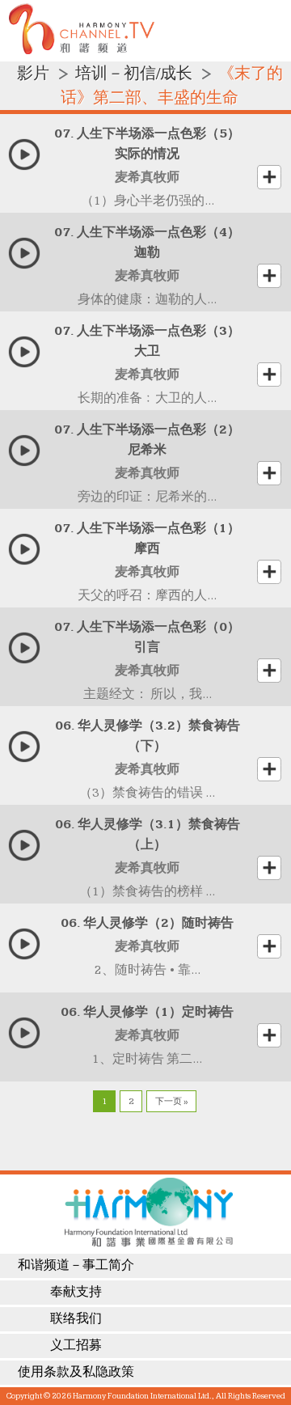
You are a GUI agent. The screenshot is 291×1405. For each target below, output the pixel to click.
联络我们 (76, 1319)
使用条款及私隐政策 (76, 1372)
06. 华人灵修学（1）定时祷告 (147, 1012)
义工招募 (76, 1345)
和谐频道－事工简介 (76, 1265)
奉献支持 (76, 1292)
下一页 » (171, 1101)
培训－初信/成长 (133, 73)
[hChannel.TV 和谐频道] (81, 50)
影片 (33, 73)
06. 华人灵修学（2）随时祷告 (147, 923)
